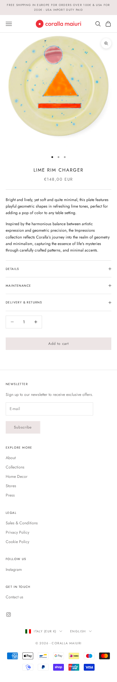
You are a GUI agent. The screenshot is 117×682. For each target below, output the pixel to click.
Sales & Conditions (22, 523)
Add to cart (58, 343)
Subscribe (23, 427)
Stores (11, 486)
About (11, 458)
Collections (15, 467)
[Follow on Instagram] (8, 614)
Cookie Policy (17, 541)
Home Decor (17, 476)
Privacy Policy (17, 532)
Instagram (14, 569)
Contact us (14, 597)
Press (10, 495)
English (78, 631)
